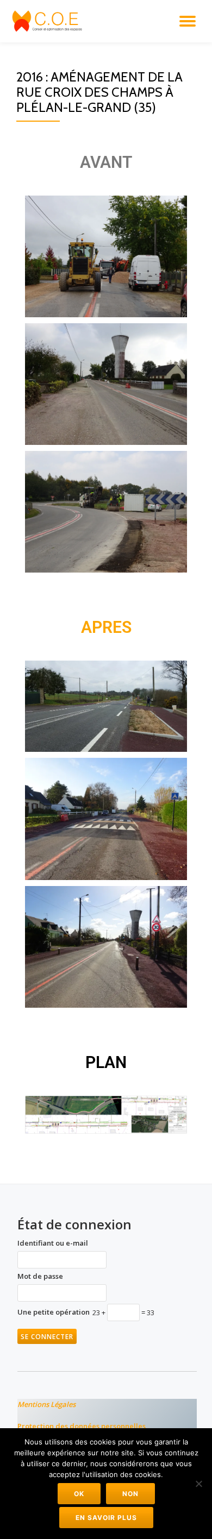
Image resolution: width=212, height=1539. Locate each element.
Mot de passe (40, 1276)
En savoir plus (106, 1517)
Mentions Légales (46, 1404)
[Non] (198, 1483)
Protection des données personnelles (81, 1426)
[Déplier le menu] (187, 21)
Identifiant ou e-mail (52, 1243)
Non (130, 1494)
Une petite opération (53, 1312)
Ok (79, 1494)
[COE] (49, 21)
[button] (106, 256)
